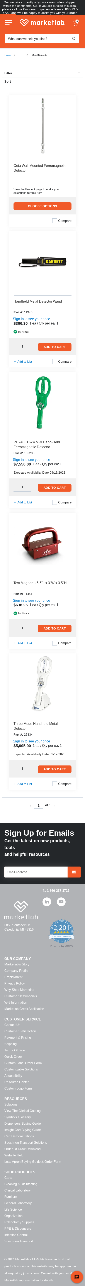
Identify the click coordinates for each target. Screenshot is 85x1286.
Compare (64, 221)
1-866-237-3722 (58, 890)
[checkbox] (54, 220)
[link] (30, 805)
